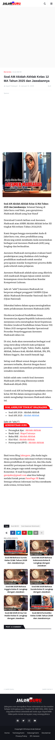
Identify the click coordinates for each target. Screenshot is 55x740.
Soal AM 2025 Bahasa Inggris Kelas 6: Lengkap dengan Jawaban (15, 589)
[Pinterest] (24, 533)
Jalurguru (25, 455)
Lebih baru (9, 689)
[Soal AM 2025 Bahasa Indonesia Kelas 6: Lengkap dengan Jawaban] (42, 547)
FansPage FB (32, 478)
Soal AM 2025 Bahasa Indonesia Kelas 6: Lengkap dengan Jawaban (42, 561)
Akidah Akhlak (31, 415)
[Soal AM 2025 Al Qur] (16, 603)
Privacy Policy (21, 736)
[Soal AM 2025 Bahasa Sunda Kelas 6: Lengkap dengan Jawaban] (42, 577)
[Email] (35, 533)
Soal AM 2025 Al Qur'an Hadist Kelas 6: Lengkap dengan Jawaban (15, 616)
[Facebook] (12, 533)
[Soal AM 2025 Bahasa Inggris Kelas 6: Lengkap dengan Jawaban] (16, 577)
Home (7, 733)
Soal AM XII (17, 72)
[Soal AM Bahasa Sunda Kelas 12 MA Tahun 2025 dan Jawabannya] (16, 547)
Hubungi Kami (33, 733)
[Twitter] (18, 533)
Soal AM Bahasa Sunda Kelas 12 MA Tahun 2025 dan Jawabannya (16, 560)
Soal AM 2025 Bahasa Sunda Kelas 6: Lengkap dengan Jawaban (41, 589)
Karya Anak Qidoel (33, 729)
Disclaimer (46, 733)
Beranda (7, 72)
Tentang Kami (18, 733)
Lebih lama (46, 689)
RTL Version (34, 736)
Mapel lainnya (27, 433)
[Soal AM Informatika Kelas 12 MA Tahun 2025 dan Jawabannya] (42, 603)
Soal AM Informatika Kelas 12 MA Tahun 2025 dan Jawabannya (41, 616)
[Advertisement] (27, 37)
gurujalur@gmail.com (15, 475)
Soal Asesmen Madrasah (30, 526)
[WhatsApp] (30, 533)
